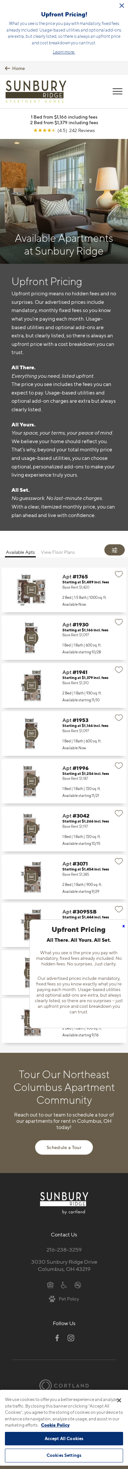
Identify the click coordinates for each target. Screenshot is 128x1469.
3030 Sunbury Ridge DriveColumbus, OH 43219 (64, 1265)
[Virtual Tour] (31, 590)
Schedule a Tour (64, 1147)
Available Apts (20, 552)
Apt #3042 (64, 829)
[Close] (119, 1400)
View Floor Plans (58, 552)
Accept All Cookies (64, 1438)
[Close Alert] (122, 5)
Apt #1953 (64, 733)
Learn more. (64, 52)
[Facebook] (57, 1338)
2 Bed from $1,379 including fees (64, 122)
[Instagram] (70, 1338)
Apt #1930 (64, 638)
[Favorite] (119, 574)
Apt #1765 (64, 590)
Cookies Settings (64, 1455)
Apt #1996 (64, 781)
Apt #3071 (64, 877)
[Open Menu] (117, 91)
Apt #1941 (64, 685)
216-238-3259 (64, 1249)
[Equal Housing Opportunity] (50, 1284)
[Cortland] (64, 1385)
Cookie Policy (55, 1425)
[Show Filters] (114, 549)
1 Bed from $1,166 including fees (64, 117)
